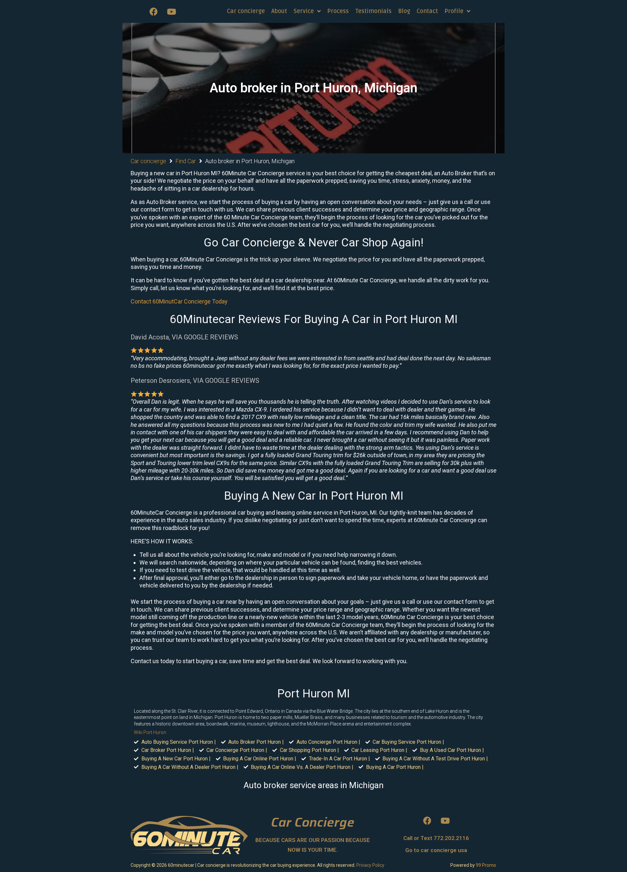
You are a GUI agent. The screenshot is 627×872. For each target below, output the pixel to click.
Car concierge (148, 161)
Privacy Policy (370, 865)
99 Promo (486, 865)
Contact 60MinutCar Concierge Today (179, 301)
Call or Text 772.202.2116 (436, 838)
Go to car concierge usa (436, 850)
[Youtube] (171, 11)
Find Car (185, 161)
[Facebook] (153, 11)
